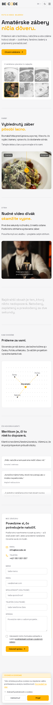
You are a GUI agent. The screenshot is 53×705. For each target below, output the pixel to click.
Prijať (38, 698)
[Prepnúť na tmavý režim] (44, 4)
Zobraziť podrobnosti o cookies (20, 692)
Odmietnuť (15, 698)
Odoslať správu (15, 649)
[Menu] (49, 3)
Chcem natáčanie (12, 52)
